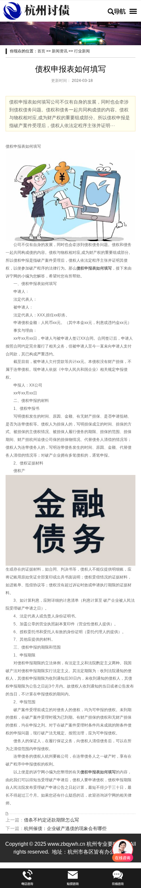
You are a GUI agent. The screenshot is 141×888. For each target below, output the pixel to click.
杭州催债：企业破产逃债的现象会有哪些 (65, 828)
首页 (41, 51)
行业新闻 (82, 51)
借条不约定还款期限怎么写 (51, 819)
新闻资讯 (60, 51)
